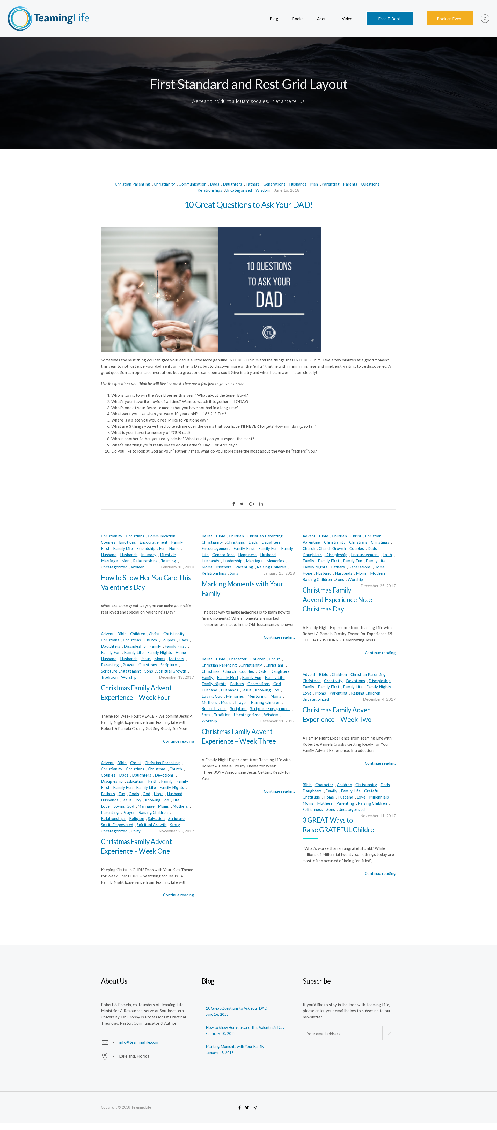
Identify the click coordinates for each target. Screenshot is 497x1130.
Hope (307, 573)
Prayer (128, 664)
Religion (136, 818)
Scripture (168, 664)
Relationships (210, 190)
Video (347, 18)
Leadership (232, 560)
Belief (207, 536)
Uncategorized (238, 190)
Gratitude (311, 797)
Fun (162, 548)
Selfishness (313, 809)
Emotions (127, 542)
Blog (274, 18)
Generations (274, 184)
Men (314, 184)
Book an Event (450, 18)
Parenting (330, 184)
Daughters (232, 184)
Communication (192, 184)
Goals (134, 793)
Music (226, 702)
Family (309, 560)
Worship (355, 579)
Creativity (333, 680)
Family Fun (268, 548)
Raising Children (271, 567)
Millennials (379, 797)
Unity (136, 831)
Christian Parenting (132, 184)
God (277, 683)
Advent (309, 536)
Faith (387, 554)
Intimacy (148, 554)
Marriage (109, 560)
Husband (108, 554)
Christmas (380, 542)
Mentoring (257, 696)
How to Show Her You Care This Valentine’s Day (245, 1027)
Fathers (253, 184)
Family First (244, 548)
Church (309, 548)
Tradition (109, 677)
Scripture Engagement (121, 671)
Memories (275, 560)
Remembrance (214, 708)
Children (236, 536)
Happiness (247, 554)
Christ (356, 536)
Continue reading (279, 637)
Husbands (297, 184)
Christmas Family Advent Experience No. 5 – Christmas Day (340, 599)
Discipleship (336, 554)
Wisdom (262, 190)
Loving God (212, 696)
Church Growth (332, 548)
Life (176, 799)
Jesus (146, 658)
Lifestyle (168, 554)
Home (174, 548)
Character (238, 658)
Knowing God (267, 690)
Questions (370, 184)
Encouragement (154, 542)
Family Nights (315, 567)
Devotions (355, 680)
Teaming (168, 560)
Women (138, 567)
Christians (135, 536)
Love (307, 693)
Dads (214, 184)
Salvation (156, 818)
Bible (220, 536)
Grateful (371, 790)
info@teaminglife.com (138, 1042)
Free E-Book (389, 18)
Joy (138, 799)
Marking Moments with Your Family (235, 1046)
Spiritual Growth (171, 671)
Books (297, 18)
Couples (108, 542)
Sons (234, 573)
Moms (207, 567)
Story (175, 824)
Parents (350, 184)
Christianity (164, 184)
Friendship (145, 548)
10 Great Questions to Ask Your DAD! (248, 205)
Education (135, 781)
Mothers (224, 567)
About (322, 18)
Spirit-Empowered (117, 824)
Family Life (123, 548)
